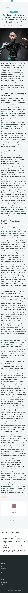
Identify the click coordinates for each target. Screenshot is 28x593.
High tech (8, 7)
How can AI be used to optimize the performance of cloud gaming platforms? (12, 537)
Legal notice (4, 582)
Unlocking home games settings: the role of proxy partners (13, 546)
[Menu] (16, 1)
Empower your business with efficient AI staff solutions (14, 542)
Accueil (3, 7)
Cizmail (3, 564)
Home (2, 574)
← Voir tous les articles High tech (9, 520)
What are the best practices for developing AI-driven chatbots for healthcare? (14, 551)
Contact (3, 584)
